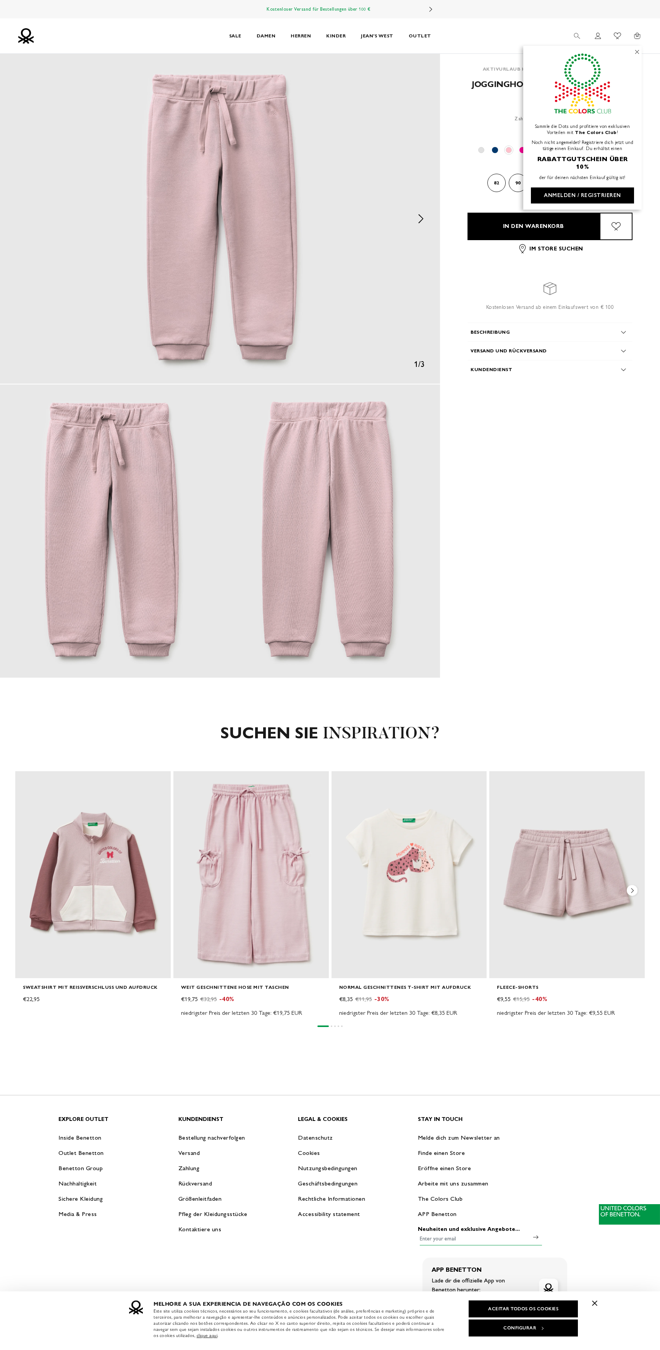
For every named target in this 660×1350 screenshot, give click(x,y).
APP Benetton (437, 1214)
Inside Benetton (80, 1137)
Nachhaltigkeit (77, 1183)
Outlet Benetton (81, 1152)
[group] (93, 894)
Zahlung (189, 1168)
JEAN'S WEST (377, 36)
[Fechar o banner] (594, 1303)
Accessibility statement (329, 1214)
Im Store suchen (556, 248)
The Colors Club (440, 1198)
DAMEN (266, 36)
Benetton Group (80, 1168)
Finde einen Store (441, 1152)
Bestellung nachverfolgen (211, 1137)
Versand (189, 1152)
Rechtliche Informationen (331, 1198)
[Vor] (431, 9)
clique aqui (207, 1335)
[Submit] (536, 1237)
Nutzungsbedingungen (328, 1168)
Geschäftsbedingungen (328, 1183)
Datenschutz (315, 1137)
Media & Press (77, 1214)
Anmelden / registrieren (582, 195)
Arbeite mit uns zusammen (453, 1183)
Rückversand (195, 1183)
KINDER (336, 36)
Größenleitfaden (200, 1198)
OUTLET (420, 36)
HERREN (301, 36)
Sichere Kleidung (80, 1198)
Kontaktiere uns (200, 1229)
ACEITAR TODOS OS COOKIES (523, 1308)
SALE (235, 36)
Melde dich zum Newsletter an (459, 1137)
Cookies (309, 1152)
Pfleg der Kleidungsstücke (212, 1214)
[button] (220, 219)
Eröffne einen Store (444, 1168)
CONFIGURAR (519, 1328)
